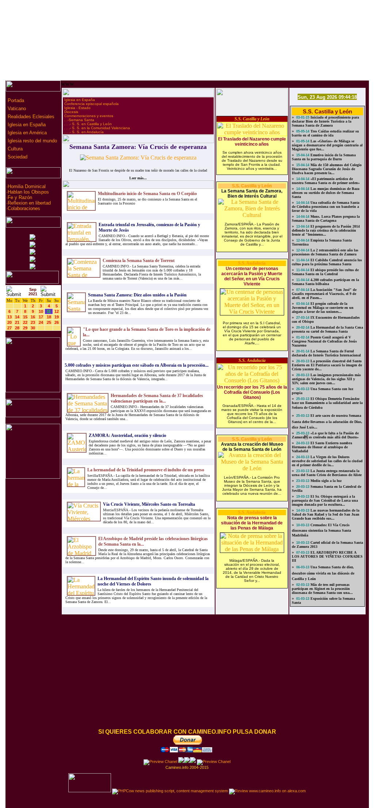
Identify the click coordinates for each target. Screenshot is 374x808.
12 (56, 311)
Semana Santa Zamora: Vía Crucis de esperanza (138, 146)
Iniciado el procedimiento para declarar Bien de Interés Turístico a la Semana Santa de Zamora (325, 121)
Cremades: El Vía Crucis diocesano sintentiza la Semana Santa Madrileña (321, 530)
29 (25, 328)
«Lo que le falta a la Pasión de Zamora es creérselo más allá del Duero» (325, 435)
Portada (15, 100)
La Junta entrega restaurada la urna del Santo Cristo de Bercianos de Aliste (327, 473)
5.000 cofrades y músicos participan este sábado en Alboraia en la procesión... (137, 365)
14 (17, 317)
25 (49, 322)
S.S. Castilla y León (252, 118)
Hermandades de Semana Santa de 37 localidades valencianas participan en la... (157, 398)
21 (17, 322)
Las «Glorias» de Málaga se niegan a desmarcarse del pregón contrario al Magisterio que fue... (327, 145)
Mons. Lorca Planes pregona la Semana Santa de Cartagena (326, 218)
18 (49, 317)
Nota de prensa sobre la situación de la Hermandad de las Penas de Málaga (252, 523)
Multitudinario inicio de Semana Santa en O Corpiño (147, 193)
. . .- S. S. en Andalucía (84, 132)
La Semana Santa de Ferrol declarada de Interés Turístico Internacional (326, 353)
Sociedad (16, 157)
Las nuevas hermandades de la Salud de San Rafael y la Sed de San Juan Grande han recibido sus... (325, 514)
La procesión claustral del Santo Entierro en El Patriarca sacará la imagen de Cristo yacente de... (327, 365)
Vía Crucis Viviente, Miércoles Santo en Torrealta (149, 504)
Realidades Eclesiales (30, 116)
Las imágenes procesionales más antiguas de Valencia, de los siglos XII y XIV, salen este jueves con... (326, 379)
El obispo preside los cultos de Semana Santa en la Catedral (325, 272)
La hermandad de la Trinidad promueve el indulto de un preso (145, 469)
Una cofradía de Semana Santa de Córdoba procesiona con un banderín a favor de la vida (325, 207)
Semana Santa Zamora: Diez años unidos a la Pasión (137, 295)
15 (25, 317)
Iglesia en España (26, 124)
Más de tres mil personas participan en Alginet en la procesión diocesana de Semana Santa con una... (322, 589)
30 (33, 328)
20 (9, 322)
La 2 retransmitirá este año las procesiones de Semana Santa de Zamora (325, 252)
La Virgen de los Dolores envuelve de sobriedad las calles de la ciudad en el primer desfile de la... (327, 461)
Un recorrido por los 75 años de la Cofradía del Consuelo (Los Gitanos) (252, 392)
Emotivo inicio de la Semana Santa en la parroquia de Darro (324, 157)
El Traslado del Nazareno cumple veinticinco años (252, 141)
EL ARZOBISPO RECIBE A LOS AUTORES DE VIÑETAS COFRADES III (327, 556)
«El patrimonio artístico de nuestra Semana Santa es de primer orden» (326, 181)
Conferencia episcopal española (91, 104)
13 (9, 317)
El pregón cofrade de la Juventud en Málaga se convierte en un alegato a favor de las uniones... (323, 308)
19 (56, 317)
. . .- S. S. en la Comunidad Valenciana (97, 128)
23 (33, 322)
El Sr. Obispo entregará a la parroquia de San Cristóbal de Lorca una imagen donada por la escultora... (325, 500)
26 (56, 322)
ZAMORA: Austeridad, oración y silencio (127, 435)
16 (33, 317)
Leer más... (138, 178)
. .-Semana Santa (79, 120)
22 (25, 322)
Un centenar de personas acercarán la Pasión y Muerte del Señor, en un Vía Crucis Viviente (251, 276)
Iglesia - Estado (77, 108)
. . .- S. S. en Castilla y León (88, 124)
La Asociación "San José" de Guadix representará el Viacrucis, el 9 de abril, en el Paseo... (324, 294)
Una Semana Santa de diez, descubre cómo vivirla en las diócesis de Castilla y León (323, 573)
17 (41, 317)
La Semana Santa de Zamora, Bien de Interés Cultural (251, 193)
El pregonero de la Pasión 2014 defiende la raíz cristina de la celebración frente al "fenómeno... (326, 230)
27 (9, 328)
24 (41, 322)
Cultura (14, 149)
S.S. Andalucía (252, 263)
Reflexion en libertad (29, 203)
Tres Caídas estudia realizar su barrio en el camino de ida (325, 133)
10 (41, 311)
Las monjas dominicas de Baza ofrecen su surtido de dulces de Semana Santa (325, 193)
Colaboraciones (24, 208)
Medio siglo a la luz (325, 481)
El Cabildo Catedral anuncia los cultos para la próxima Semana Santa (327, 262)
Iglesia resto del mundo (31, 140)
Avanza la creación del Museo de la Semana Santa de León (252, 447)
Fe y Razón (20, 197)
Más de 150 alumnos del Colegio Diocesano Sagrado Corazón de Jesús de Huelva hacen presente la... (327, 169)
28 (17, 328)
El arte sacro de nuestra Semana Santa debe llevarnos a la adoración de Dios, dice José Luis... (327, 421)
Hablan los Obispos (28, 192)
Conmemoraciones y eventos (88, 116)
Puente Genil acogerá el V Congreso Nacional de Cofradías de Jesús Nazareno (324, 341)
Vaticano (16, 108)
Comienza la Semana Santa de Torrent (139, 260)
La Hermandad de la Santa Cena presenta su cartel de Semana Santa (327, 329)
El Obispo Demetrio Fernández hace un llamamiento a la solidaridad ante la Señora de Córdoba (327, 403)
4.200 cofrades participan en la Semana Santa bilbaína (325, 282)
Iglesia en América (26, 132)
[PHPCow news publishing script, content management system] (170, 791)
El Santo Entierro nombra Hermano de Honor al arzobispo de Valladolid (322, 447)
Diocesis (71, 112)
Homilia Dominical (27, 186)
